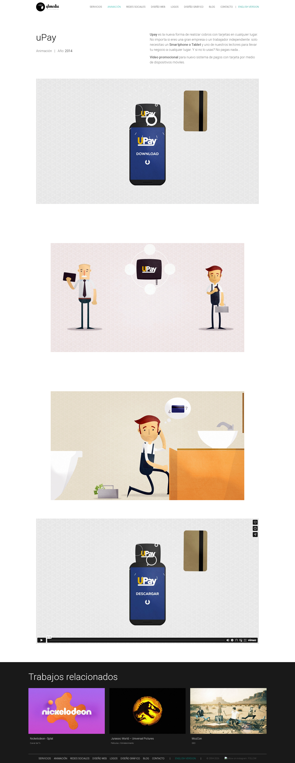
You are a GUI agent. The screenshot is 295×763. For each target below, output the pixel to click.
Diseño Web (158, 6)
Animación (114, 6)
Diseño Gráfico (193, 6)
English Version (248, 6)
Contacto (226, 6)
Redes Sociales (136, 6)
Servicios (96, 6)
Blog (212, 6)
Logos (175, 6)
